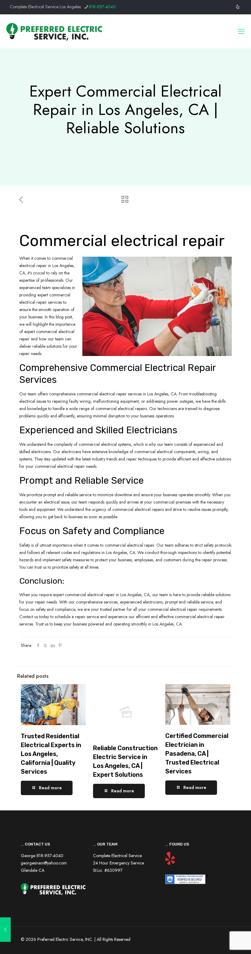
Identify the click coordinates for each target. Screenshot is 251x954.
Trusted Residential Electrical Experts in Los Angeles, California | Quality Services (51, 753)
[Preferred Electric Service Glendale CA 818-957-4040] (54, 31)
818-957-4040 (102, 7)
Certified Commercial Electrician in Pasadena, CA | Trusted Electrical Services (196, 753)
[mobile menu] (241, 31)
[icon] (237, 7)
